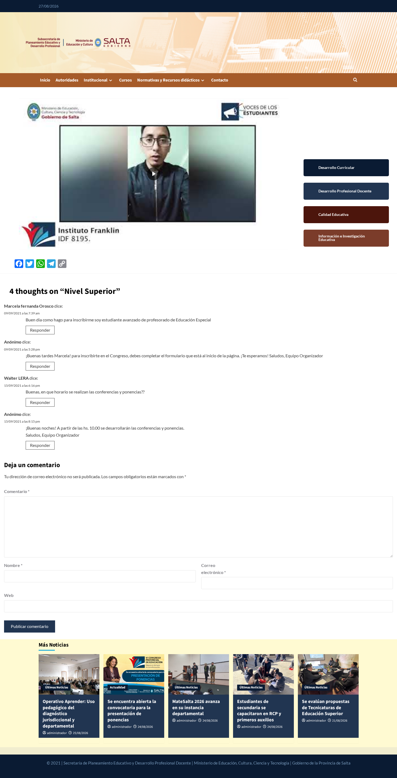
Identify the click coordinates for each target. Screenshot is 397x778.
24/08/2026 (145, 727)
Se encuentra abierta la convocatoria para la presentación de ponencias (131, 710)
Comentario (16, 491)
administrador (57, 733)
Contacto (219, 80)
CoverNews (185, 769)
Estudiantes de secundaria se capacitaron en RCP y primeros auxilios (259, 710)
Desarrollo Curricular (346, 167)
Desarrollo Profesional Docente (346, 191)
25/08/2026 (80, 733)
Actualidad (117, 687)
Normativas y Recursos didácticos (168, 80)
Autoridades (67, 80)
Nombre (13, 565)
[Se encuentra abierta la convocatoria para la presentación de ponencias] (133, 674)
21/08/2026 (339, 720)
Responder (40, 329)
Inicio (45, 80)
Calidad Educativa (346, 214)
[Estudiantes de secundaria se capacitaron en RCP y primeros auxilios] (263, 674)
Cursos (125, 80)
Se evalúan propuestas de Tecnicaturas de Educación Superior (325, 707)
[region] (154, 174)
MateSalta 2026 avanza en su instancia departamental (196, 707)
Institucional (95, 80)
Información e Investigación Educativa (346, 238)
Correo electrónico (213, 569)
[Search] (355, 80)
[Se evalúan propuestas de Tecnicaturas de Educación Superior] (328, 674)
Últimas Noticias (56, 687)
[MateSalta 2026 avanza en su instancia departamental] (198, 674)
